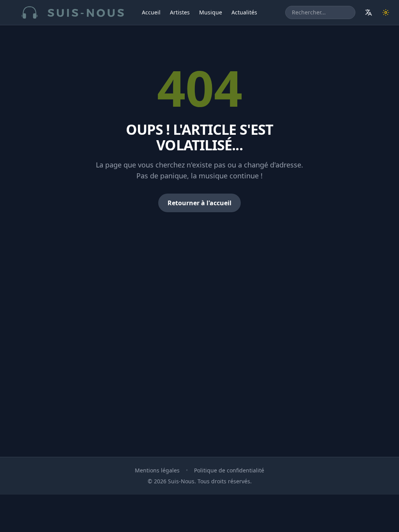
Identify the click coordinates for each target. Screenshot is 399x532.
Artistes (180, 12)
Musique (210, 12)
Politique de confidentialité (229, 470)
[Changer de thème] (386, 12)
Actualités (244, 12)
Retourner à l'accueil (199, 203)
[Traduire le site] (369, 12)
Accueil (151, 12)
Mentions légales (157, 470)
